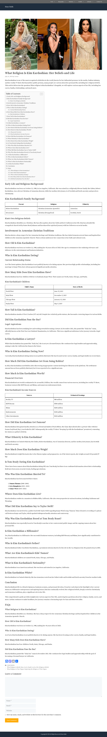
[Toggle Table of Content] (40, 94)
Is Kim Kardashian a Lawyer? (16, 123)
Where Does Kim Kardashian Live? (18, 148)
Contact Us (99, 1)
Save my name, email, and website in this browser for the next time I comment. (34, 715)
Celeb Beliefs (11, 665)
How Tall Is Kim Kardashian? (16, 116)
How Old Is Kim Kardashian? (16, 105)
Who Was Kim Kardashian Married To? (20, 145)
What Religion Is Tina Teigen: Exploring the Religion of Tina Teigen (27, 669)
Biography (61, 1)
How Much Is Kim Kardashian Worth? (19, 130)
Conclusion (11, 166)
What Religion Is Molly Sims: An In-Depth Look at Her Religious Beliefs (28, 667)
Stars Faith (9, 7)
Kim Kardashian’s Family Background (18, 99)
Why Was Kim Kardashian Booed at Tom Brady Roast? (24, 152)
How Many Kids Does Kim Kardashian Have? (21, 112)
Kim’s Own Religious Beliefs (17, 101)
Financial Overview (16, 132)
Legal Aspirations (15, 121)
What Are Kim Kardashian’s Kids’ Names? (20, 159)
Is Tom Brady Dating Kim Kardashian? (19, 143)
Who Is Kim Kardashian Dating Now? (19, 125)
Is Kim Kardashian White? (16, 164)
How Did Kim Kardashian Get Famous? (20, 136)
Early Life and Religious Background (18, 96)
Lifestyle (89, 1)
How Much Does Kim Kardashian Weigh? (20, 141)
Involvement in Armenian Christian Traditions (21, 103)
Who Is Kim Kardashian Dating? (17, 108)
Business (71, 1)
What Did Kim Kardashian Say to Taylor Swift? (22, 150)
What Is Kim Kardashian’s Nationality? (19, 161)
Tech (51, 1)
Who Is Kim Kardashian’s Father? (18, 157)
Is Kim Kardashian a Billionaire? (18, 155)
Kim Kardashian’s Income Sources (20, 134)
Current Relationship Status (18, 110)
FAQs (9, 168)
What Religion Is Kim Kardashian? (20, 170)
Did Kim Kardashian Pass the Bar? (17, 118)
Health (80, 1)
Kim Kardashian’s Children (17, 114)
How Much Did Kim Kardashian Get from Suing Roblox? (25, 127)
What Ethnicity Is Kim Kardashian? (18, 138)
